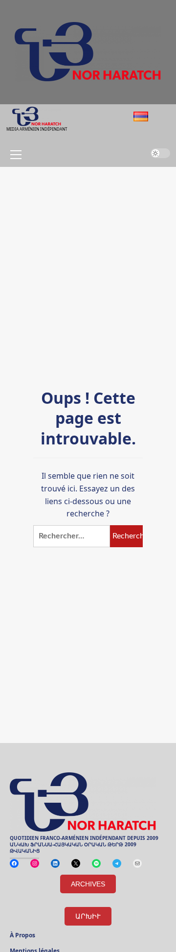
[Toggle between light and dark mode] (160, 153)
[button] (14, 154)
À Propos (22, 935)
